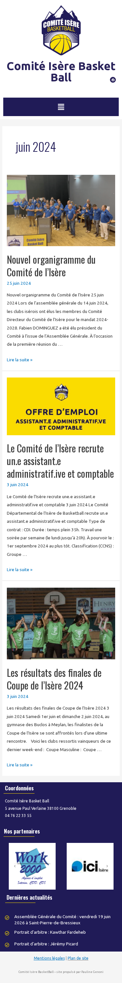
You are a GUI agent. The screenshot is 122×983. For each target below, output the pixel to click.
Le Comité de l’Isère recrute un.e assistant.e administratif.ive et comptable (60, 461)
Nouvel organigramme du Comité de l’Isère (51, 265)
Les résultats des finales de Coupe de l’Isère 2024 (54, 678)
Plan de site (78, 958)
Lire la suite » (20, 359)
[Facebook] (113, 80)
